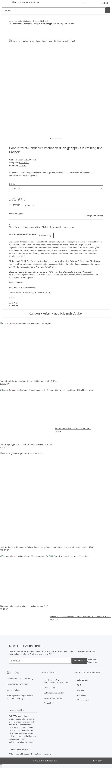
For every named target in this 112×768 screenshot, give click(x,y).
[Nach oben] (1, 766)
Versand (30, 205)
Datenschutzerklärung (53, 651)
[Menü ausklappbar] (5, 3)
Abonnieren (79, 661)
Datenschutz (82, 680)
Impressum (81, 695)
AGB (79, 685)
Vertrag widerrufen (19, 749)
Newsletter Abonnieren (92, 660)
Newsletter (48, 703)
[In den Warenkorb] (11, 37)
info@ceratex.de (14, 690)
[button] (91, 3)
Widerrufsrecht (83, 700)
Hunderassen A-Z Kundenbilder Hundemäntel (56, 681)
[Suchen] (107, 10)
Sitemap (80, 690)
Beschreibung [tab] (45, 235)
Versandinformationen (53, 698)
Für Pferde (24, 163)
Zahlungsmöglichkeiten (54, 693)
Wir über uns (49, 688)
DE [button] (84, 3)
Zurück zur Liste (15, 21)
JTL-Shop (106, 761)
